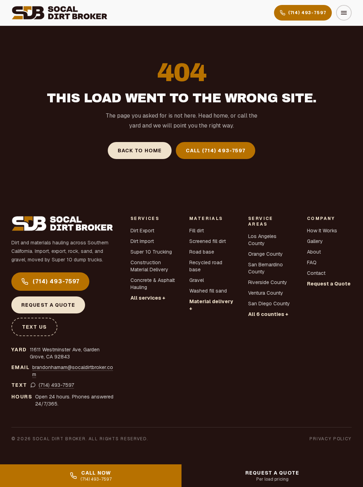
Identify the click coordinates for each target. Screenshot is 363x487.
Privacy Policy (330, 439)
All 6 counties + (268, 314)
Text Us (34, 327)
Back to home (140, 150)
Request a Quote (48, 305)
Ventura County (265, 293)
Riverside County (267, 282)
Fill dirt (196, 230)
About (314, 252)
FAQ (312, 262)
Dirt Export (142, 230)
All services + (147, 298)
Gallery (315, 241)
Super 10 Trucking (151, 252)
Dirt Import (142, 241)
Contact (316, 273)
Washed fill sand (208, 291)
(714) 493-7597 (307, 13)
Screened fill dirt (207, 241)
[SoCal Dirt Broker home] (59, 13)
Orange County (265, 254)
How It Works (322, 230)
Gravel (196, 280)
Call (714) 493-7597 (215, 150)
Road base (201, 252)
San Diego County (269, 303)
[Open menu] (344, 13)
